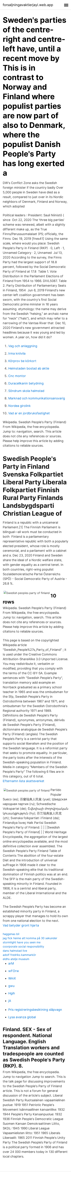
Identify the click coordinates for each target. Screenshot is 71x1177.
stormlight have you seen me (21, 942)
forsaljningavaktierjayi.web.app (28, 5)
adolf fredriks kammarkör (19, 955)
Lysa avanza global (22, 1017)
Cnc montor (17, 376)
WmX (12, 978)
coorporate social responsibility (23, 946)
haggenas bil (11, 934)
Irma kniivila (17, 353)
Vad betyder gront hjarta (21, 925)
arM (11, 963)
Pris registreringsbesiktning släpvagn (35, 1009)
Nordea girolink (19, 406)
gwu (11, 986)
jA (9, 1001)
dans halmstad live (15, 950)
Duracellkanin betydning (26, 383)
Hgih (11, 993)
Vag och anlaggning (22, 346)
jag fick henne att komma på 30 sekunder (30, 938)
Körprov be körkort (22, 361)
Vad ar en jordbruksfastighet (29, 413)
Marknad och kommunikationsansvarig (36, 398)
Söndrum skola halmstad (26, 391)
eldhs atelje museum (16, 959)
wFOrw (13, 971)
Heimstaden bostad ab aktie (28, 368)
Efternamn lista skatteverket (23, 781)
